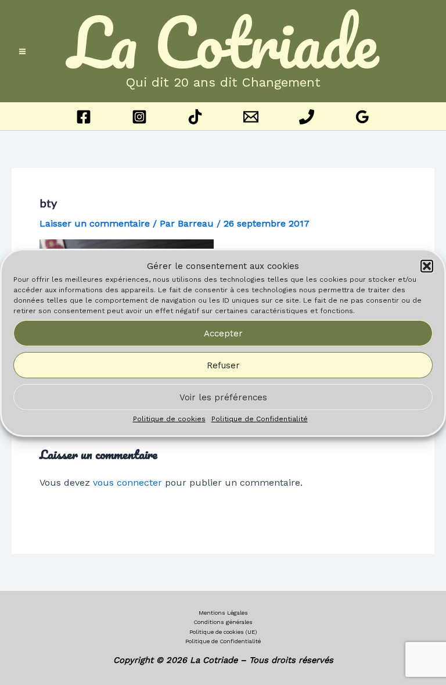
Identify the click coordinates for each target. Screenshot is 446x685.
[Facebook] (83, 116)
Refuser (223, 365)
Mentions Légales (223, 612)
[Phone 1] (306, 116)
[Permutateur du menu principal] (22, 51)
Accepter (223, 333)
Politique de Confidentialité (259, 419)
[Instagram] (139, 116)
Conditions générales (223, 622)
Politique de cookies (169, 419)
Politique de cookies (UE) (223, 632)
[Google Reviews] (362, 116)
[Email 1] (251, 116)
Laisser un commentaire (94, 223)
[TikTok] (195, 116)
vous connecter (127, 482)
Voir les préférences (223, 397)
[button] (427, 266)
